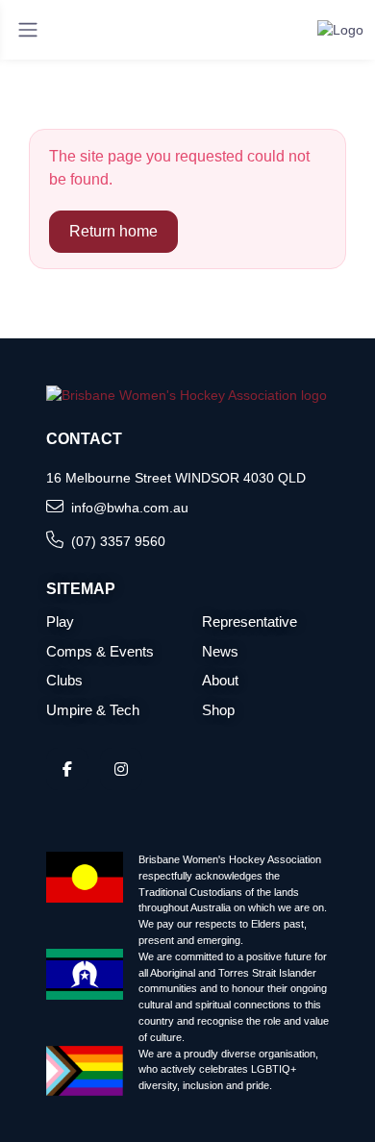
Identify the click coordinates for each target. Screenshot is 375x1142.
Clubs (64, 680)
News (220, 651)
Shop (218, 710)
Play (60, 621)
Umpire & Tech (92, 710)
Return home (113, 231)
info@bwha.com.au (129, 507)
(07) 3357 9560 (118, 541)
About (220, 680)
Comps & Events (100, 651)
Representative (249, 621)
